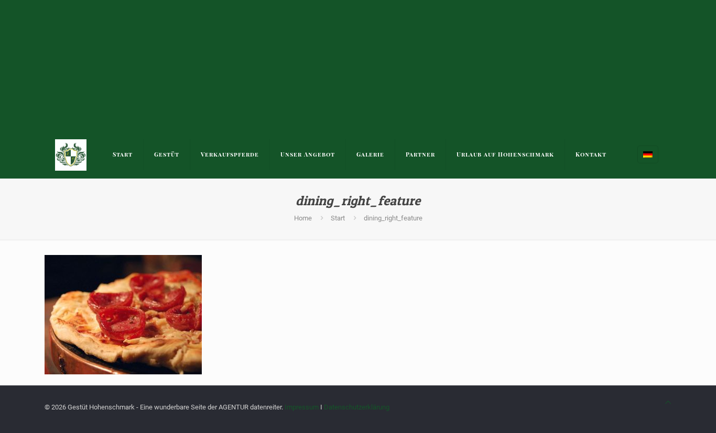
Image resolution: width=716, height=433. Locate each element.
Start (338, 218)
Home (303, 218)
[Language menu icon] (647, 154)
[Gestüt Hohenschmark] (70, 154)
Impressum (302, 407)
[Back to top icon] (668, 402)
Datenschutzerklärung (356, 407)
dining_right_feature (393, 218)
